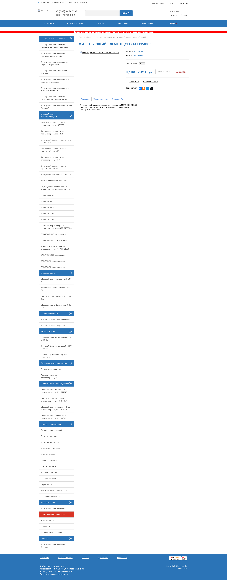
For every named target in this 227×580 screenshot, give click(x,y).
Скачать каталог (158, 3)
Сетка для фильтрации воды (99, 37)
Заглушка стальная (49, 436)
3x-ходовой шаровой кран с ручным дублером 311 (53, 167)
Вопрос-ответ (75, 23)
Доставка (123, 23)
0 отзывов (134, 81)
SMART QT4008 (47, 195)
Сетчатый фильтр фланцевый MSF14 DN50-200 (56, 347)
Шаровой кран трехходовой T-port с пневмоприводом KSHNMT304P (56, 408)
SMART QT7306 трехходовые (53, 267)
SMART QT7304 (47, 213)
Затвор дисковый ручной (52, 369)
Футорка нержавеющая (51, 478)
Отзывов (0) (117, 99)
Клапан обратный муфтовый (53, 325)
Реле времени (47, 520)
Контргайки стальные (50, 442)
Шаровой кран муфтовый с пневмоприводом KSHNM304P (54, 391)
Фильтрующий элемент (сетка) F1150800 (129, 37)
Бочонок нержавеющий (51, 430)
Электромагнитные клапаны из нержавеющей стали (54, 63)
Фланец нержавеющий (51, 496)
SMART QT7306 (47, 219)
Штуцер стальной (48, 484)
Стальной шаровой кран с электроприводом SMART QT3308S (56, 226)
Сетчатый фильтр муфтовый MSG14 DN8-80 (56, 338)
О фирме (49, 23)
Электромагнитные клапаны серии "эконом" (56, 106)
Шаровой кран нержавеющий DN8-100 (57, 280)
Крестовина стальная (50, 448)
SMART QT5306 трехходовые (53, 255)
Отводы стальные (48, 466)
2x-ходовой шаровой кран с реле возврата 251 (56, 141)
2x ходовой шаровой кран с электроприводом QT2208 (53, 123)
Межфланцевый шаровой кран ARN (56, 174)
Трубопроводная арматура (52, 566)
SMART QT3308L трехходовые (54, 240)
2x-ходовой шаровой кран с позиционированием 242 (53, 132)
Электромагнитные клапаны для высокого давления (55, 89)
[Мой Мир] (147, 88)
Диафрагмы (46, 526)
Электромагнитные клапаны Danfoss (53, 545)
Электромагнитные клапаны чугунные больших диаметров (54, 98)
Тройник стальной (49, 472)
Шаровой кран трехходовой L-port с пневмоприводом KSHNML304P (56, 399)
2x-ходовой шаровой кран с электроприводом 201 (53, 158)
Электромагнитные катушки (53, 508)
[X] (151, 88)
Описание (85, 99)
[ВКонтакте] (140, 88)
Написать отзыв (150, 81)
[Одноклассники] (143, 88)
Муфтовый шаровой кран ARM (54, 181)
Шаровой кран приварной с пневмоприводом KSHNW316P (53, 417)
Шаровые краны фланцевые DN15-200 (56, 306)
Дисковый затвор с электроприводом (49, 376)
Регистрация (184, 3)
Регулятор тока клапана (51, 533)
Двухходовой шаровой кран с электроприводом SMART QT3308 (55, 188)
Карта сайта (182, 568)
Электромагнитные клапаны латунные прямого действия (53, 54)
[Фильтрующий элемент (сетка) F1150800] (99, 52)
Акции (173, 23)
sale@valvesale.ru (66, 14)
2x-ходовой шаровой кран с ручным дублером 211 (53, 149)
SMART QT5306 (47, 207)
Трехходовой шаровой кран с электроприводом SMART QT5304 (55, 247)
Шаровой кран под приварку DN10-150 (56, 297)
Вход (171, 3)
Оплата (101, 23)
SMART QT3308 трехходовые (53, 234)
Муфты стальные (48, 454)
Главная (82, 37)
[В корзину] (164, 13)
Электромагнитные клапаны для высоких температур (55, 80)
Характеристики (101, 99)
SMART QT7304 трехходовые (53, 261)
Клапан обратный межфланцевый (55, 319)
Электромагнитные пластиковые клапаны (55, 72)
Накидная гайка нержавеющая (54, 490)
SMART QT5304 (47, 201)
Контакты (147, 23)
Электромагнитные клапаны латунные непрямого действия (54, 46)
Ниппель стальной (49, 460)
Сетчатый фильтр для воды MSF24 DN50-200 (55, 356)
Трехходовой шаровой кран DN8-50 (56, 289)
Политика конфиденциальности (54, 574)
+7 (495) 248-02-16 (67, 11)
